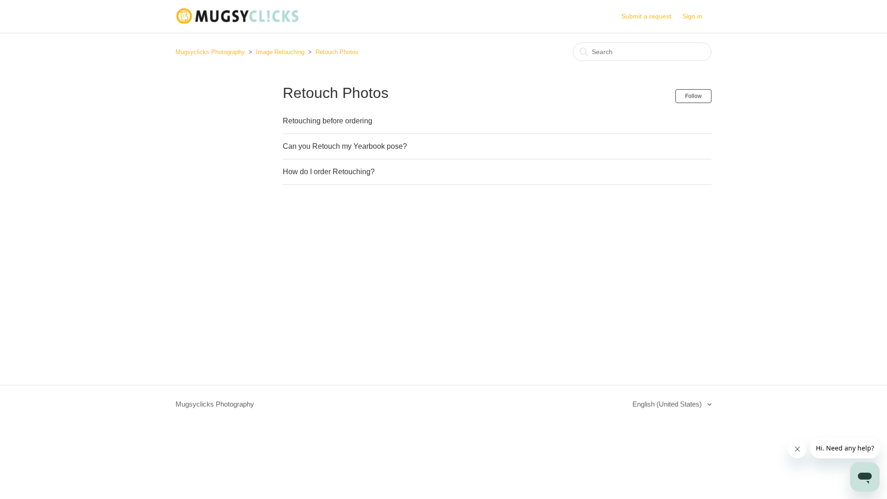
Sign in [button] (692, 16)
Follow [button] (693, 96)
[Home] (237, 21)
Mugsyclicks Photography (210, 52)
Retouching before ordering (327, 121)
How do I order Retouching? (329, 172)
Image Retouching (280, 52)
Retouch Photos (337, 52)
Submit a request (646, 16)
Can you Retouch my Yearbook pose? (345, 146)
